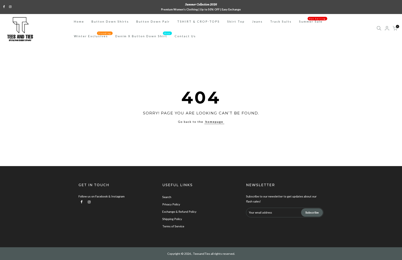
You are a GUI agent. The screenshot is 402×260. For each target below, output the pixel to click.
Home (79, 21)
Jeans (257, 21)
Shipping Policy (172, 219)
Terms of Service (173, 226)
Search (166, 197)
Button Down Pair (153, 21)
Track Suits (281, 21)
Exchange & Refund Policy (179, 211)
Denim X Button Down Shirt (143, 35)
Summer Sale (312, 20)
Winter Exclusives (92, 35)
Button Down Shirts (110, 21)
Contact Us (185, 36)
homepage (214, 121)
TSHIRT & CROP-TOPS (198, 21)
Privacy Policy (171, 204)
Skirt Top (236, 21)
